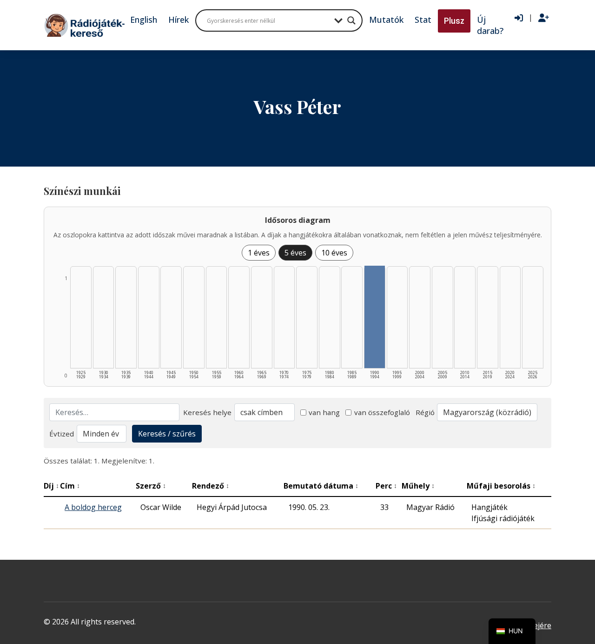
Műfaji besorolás (501, 486)
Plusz (454, 21)
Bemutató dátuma (321, 486)
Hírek (178, 19)
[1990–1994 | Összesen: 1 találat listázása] (374, 317)
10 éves (334, 253)
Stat (423, 19)
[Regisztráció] (544, 18)
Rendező (210, 486)
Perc (386, 486)
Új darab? (490, 25)
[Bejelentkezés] (519, 18)
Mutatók (386, 19)
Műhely (418, 486)
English (143, 19)
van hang (324, 412)
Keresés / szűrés (167, 434)
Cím (70, 486)
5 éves (295, 253)
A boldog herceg (93, 507)
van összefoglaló (382, 412)
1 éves (259, 253)
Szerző (151, 486)
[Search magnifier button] (351, 20)
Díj (51, 486)
